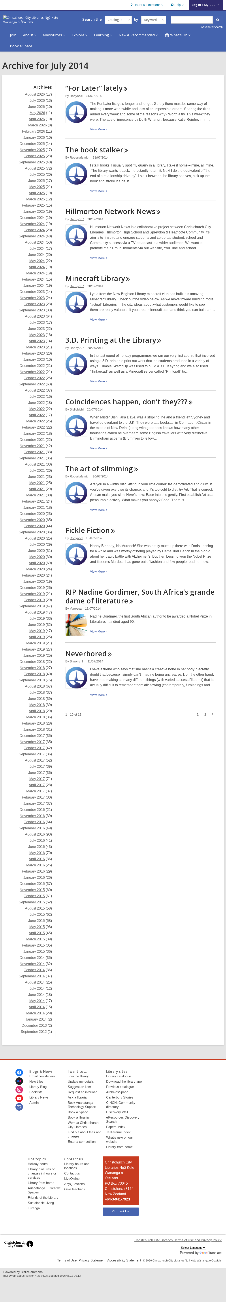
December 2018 (32, 662)
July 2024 (37, 248)
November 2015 (32, 890)
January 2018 (34, 729)
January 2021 (34, 507)
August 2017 (35, 760)
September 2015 (32, 902)
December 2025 (32, 144)
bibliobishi (77, 409)
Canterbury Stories (119, 1097)
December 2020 (32, 514)
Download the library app (124, 1081)
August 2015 (35, 908)
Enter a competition (82, 1141)
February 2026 (33, 131)
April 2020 (37, 563)
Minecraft (95, 278)
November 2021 (32, 446)
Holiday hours (38, 1164)
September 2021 (32, 458)
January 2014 (36, 1019)
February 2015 (33, 945)
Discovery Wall (117, 1112)
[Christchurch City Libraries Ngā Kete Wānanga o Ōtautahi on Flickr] (19, 1081)
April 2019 (37, 637)
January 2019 (34, 655)
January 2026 (34, 137)
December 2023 (32, 292)
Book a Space (21, 46)
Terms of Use (67, 1260)
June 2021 (36, 477)
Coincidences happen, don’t (126, 401)
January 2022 (34, 433)
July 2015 (37, 914)
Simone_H (77, 661)
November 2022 (32, 372)
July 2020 (37, 544)
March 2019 (35, 643)
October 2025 (34, 156)
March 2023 (35, 347)
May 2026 (37, 113)
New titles (36, 1081)
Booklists (36, 1092)
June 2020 (36, 551)
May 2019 (37, 631)
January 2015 (34, 951)
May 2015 (37, 927)
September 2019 (32, 606)
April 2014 (37, 1007)
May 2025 (37, 187)
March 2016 (35, 865)
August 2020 (35, 538)
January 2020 (34, 581)
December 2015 (32, 884)
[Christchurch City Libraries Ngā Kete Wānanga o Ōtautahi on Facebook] (19, 1072)
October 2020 (34, 526)
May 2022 (37, 409)
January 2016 (34, 877)
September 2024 (32, 236)
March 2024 (35, 273)
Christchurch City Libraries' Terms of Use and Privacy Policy (178, 1240)
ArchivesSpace (117, 1092)
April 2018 (37, 711)
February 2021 (33, 501)
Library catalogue (118, 1076)
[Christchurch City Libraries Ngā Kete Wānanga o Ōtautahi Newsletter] (19, 1107)
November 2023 (32, 298)
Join (13, 35)
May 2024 (37, 261)
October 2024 (34, 230)
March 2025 (35, 199)
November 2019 (32, 594)
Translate (215, 1253)
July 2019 (37, 618)
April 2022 (37, 415)
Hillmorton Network (110, 211)
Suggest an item (79, 1087)
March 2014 (35, 1013)
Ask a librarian (78, 1097)
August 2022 (35, 390)
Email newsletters (42, 1076)
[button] (146, 5)
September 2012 (34, 1032)
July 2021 (37, 470)
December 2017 (32, 736)
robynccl (76, 96)
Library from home (119, 1147)
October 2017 (34, 748)
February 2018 (33, 723)
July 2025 (37, 174)
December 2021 (32, 440)
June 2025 (36, 181)
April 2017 (37, 785)
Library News (39, 1097)
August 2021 (35, 464)
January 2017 (34, 803)
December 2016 (32, 810)
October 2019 (34, 600)
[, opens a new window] (18, 1249)
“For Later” (93, 88)
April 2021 (37, 489)
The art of (99, 468)
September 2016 (32, 828)
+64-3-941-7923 (117, 1199)
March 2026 (37, 125)
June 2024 (36, 255)
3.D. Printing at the (110, 340)
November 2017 (32, 742)
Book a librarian (79, 1117)
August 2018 (35, 686)
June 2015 (36, 921)
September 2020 (32, 532)
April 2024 (37, 267)
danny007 (77, 219)
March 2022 (35, 421)
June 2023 (36, 329)
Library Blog (38, 1087)
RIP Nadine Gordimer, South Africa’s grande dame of (140, 596)
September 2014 (32, 976)
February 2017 (33, 797)
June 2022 (36, 403)
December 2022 (32, 366)
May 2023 (37, 335)
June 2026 (36, 107)
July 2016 (37, 840)
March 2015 (35, 939)
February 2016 (33, 871)
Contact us (72, 1173)
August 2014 (35, 982)
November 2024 (32, 224)
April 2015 (37, 933)
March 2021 (35, 495)
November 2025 (32, 150)
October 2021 (34, 452)
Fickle (87, 530)
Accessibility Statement (124, 1260)
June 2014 (36, 995)
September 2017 (32, 754)
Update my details (81, 1081)
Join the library (78, 1076)
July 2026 (37, 100)
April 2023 (37, 341)
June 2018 (36, 699)
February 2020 (33, 575)
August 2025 (35, 168)
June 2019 (36, 625)
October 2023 (34, 304)
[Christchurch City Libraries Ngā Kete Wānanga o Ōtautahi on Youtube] (19, 1098)
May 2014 (37, 1001)
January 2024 (34, 285)
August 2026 (35, 94)
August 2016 (35, 834)
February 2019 (33, 649)
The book (94, 149)
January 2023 (34, 359)
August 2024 (35, 242)
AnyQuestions (74, 1184)
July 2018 (37, 692)
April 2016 (37, 859)
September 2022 (32, 384)
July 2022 (37, 396)
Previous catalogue (120, 1087)
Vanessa (76, 608)
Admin (34, 1102)
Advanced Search (212, 27)
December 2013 (34, 1025)
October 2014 (34, 970)
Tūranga (34, 1208)
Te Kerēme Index (118, 1132)
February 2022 (33, 427)
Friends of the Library (43, 1197)
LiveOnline (71, 1178)
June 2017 (36, 773)
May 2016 (37, 853)
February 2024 (33, 279)
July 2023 (37, 322)
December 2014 (32, 958)
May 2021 (37, 483)
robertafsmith (79, 157)
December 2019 (32, 588)
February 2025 (33, 205)
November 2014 (32, 964)
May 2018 (37, 705)
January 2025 (34, 211)
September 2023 (32, 310)
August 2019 (35, 612)
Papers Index (115, 1127)
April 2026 (37, 119)
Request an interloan (82, 1092)
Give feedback (74, 1189)
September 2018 (32, 680)
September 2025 (32, 162)
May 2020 (37, 557)
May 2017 (37, 779)
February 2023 (33, 353)
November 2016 (32, 816)
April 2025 (37, 193)
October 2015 (34, 896)
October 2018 (34, 674)
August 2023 (35, 316)
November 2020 (32, 520)
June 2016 (36, 847)
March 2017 (35, 791)
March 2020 (35, 569)
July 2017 (37, 766)
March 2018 (35, 717)
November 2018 (32, 668)
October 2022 (34, 378)
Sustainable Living (41, 1203)
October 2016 (34, 822)
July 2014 (37, 988)
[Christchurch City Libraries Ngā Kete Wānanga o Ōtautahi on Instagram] (19, 1089)
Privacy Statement (92, 1260)
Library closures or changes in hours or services (42, 1173)
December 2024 (32, 218)
